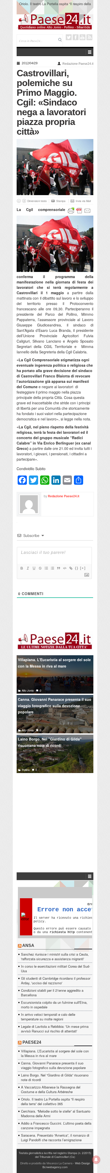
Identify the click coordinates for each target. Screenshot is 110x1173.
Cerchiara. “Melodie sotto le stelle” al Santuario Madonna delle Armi (55, 1113)
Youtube (82, 37)
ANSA (28, 945)
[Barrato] (40, 568)
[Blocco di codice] (64, 568)
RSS (89, 37)
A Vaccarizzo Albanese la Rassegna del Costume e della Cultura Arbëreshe (50, 1089)
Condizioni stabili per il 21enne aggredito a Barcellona (52, 992)
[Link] (71, 568)
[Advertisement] (55, 815)
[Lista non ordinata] (52, 568)
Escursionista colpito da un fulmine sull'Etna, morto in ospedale (54, 1004)
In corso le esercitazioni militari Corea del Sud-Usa (55, 968)
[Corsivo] (28, 568)
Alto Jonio (28, 690)
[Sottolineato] (34, 568)
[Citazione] (58, 568)
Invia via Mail (83, 201)
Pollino (26, 770)
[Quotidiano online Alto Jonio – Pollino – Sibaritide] (55, 20)
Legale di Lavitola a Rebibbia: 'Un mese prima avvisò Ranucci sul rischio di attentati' (55, 1028)
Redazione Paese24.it (77, 64)
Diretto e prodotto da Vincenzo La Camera (46, 1163)
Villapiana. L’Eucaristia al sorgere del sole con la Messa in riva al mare (55, 1053)
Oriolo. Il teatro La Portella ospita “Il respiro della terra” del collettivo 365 (55, 6)
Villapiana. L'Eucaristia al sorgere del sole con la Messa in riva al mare (54, 663)
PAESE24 (32, 1042)
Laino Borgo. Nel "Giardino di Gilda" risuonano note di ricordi (50, 742)
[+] (83, 568)
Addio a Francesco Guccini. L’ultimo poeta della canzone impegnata (56, 1125)
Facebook (76, 37)
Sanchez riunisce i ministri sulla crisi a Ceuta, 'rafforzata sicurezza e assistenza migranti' (55, 956)
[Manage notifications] (96, 1160)
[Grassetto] (21, 568)
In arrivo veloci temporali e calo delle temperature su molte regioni (48, 1016)
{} (77, 568)
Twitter (69, 37)
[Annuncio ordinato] (46, 568)
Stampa (60, 201)
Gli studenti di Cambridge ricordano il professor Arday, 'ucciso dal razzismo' (55, 980)
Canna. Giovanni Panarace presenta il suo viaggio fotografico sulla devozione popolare (54, 705)
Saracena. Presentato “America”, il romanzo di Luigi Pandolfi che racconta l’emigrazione (55, 1137)
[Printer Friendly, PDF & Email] (79, 210)
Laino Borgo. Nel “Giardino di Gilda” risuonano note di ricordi (55, 1077)
